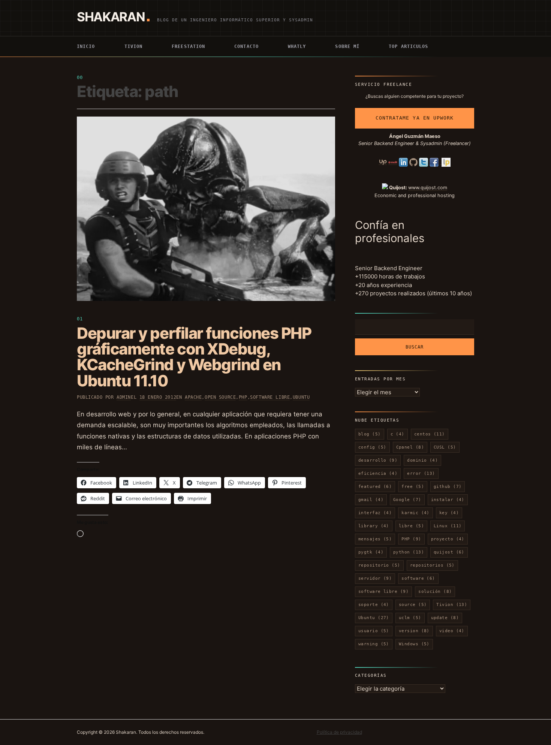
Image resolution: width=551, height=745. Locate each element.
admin (124, 397)
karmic (415, 512)
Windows (414, 644)
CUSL (445, 447)
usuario (373, 630)
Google (407, 499)
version (414, 630)
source (413, 604)
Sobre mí (347, 46)
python (408, 552)
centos (429, 434)
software (418, 578)
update (445, 617)
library (373, 526)
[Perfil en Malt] (392, 162)
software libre (270, 397)
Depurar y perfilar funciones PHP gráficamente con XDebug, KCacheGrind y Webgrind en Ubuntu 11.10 (194, 357)
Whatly (297, 46)
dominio (422, 460)
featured (375, 486)
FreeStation (188, 46)
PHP (243, 397)
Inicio (86, 46)
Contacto (246, 46)
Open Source (220, 397)
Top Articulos (408, 46)
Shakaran (111, 16)
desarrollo (377, 460)
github (448, 486)
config (372, 447)
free (412, 486)
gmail (370, 499)
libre (411, 526)
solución (435, 591)
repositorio (379, 565)
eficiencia (377, 473)
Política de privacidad (339, 732)
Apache (193, 397)
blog (369, 434)
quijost (449, 552)
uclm (410, 617)
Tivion (133, 46)
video (451, 630)
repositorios (432, 565)
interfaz (375, 512)
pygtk (370, 552)
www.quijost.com (427, 187)
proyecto (447, 539)
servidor (375, 578)
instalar (447, 499)
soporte (373, 604)
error (421, 473)
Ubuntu (301, 397)
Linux (448, 526)
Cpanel (410, 447)
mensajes (375, 539)
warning (373, 644)
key (449, 512)
